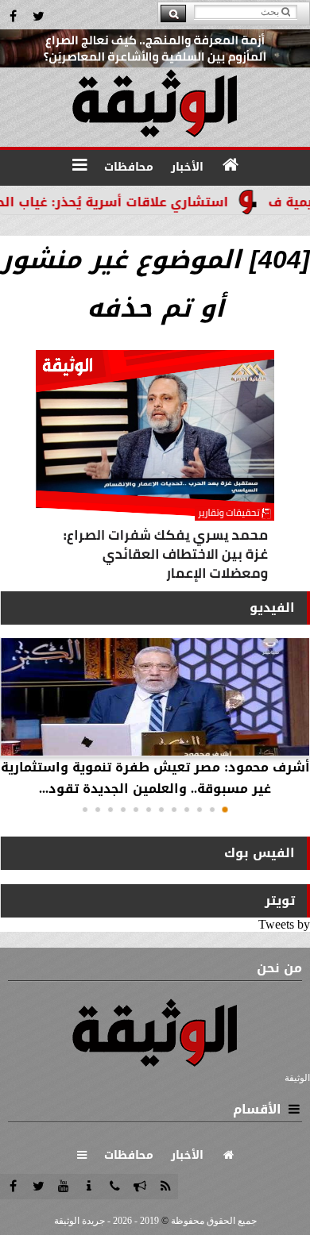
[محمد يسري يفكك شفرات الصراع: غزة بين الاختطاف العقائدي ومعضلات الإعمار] (155, 469)
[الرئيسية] (230, 165)
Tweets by (284, 924)
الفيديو (272, 607)
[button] (225, 809)
